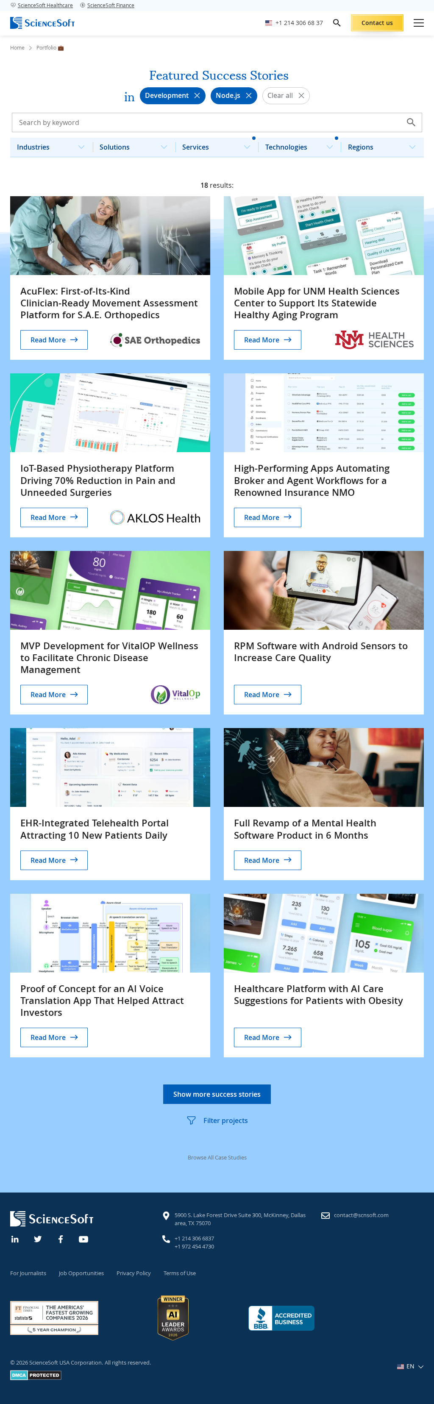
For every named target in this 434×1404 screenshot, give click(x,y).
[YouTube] (84, 1238)
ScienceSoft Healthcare (45, 5)
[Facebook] (61, 1238)
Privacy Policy (134, 1273)
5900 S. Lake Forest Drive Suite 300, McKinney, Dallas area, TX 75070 (240, 1219)
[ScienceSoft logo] (42, 23)
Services (195, 147)
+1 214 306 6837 (194, 1238)
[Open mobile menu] (419, 23)
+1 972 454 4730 (194, 1246)
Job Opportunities (81, 1273)
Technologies (286, 147)
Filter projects (225, 1120)
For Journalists (28, 1273)
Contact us (377, 23)
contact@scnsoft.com (361, 1215)
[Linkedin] (15, 1238)
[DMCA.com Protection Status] (35, 1378)
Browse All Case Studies (217, 1157)
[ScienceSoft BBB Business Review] (281, 1318)
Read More (48, 340)
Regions (360, 147)
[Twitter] (38, 1238)
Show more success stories (217, 1094)
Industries (33, 147)
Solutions (115, 147)
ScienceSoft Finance (110, 5)
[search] (337, 23)
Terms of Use (180, 1273)
